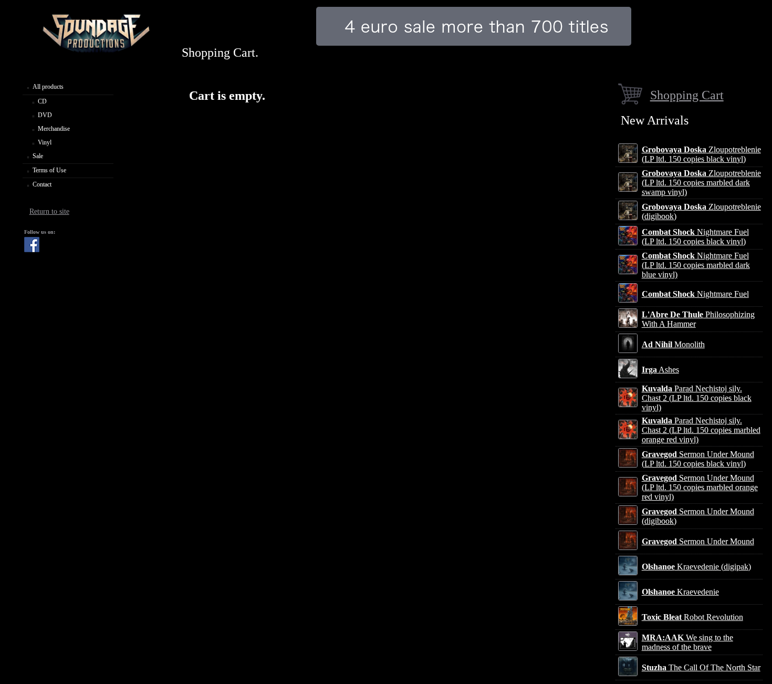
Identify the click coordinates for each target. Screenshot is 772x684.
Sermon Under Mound (698, 541)
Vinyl (44, 142)
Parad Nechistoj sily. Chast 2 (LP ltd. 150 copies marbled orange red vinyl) (701, 430)
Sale (38, 156)
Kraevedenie (680, 591)
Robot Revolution (692, 617)
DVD (45, 115)
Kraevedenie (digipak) (696, 566)
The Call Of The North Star (701, 667)
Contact (42, 184)
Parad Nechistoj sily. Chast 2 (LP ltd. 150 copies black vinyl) (697, 398)
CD (42, 101)
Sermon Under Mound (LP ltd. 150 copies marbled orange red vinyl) (700, 487)
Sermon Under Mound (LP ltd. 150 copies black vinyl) (698, 459)
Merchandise (54, 128)
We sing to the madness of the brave (687, 642)
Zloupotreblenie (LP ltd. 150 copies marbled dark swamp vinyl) (701, 182)
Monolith (673, 344)
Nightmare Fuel (695, 293)
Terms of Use (49, 170)
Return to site (49, 211)
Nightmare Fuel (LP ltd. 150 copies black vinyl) (695, 236)
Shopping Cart (687, 95)
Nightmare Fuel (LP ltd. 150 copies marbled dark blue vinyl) (696, 265)
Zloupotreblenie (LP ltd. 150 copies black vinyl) (701, 154)
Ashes (660, 369)
